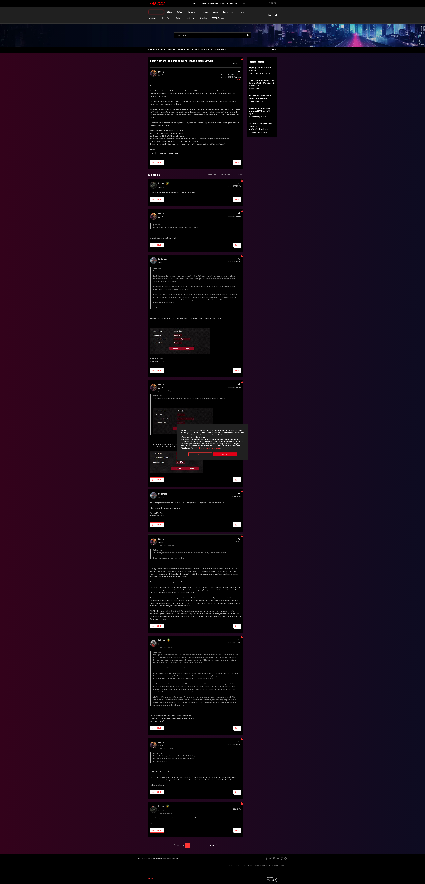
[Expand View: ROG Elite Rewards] (225, 18)
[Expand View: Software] (185, 12)
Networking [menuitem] (203, 18)
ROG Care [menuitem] (169, 12)
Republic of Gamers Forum (157, 49)
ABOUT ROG (142, 859)
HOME (150, 859)
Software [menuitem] (180, 12)
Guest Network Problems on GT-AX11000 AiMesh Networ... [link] (209, 49)
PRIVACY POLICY (248, 865)
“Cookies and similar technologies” (208, 448)
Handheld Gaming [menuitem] (228, 12)
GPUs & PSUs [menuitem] (166, 18)
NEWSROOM (157, 859)
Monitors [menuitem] (178, 18)
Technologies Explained (256, 73)
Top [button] (151, 879)
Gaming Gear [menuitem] (191, 18)
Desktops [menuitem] (205, 12)
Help (269, 15)
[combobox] (212, 35)
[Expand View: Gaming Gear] (196, 18)
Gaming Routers (183, 49)
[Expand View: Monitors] (183, 18)
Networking (172, 49)
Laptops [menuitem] (215, 12)
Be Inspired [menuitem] (156, 12)
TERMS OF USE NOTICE (236, 865)
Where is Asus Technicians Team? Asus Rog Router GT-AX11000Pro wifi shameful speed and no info (262, 83)
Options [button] (273, 49)
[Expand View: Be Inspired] (162, 12)
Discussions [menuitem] (192, 12)
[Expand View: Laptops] (220, 12)
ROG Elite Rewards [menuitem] (218, 18)
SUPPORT (242, 3)
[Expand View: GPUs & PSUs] (172, 18)
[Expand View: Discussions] (198, 12)
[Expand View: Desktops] (209, 12)
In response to (166, 220)
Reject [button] (200, 454)
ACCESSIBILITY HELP (170, 859)
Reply (237, 163)
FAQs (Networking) (255, 117)
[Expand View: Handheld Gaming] (236, 12)
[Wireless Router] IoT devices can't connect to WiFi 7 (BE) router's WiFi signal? (259, 111)
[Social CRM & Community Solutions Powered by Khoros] (272, 879)
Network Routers (174, 153)
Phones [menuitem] (242, 12)
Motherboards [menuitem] (152, 18)
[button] (152, 162)
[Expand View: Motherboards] (158, 18)
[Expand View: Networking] (209, 18)
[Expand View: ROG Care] (174, 12)
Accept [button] (224, 454)
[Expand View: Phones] (246, 12)
